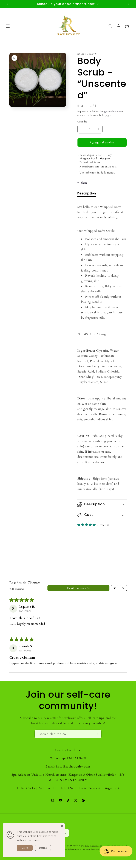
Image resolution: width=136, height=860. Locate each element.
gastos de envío (112, 111)
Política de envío (91, 849)
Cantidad (82, 121)
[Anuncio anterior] (7, 4)
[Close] (62, 826)
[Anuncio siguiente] (129, 4)
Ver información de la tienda (97, 172)
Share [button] (84, 182)
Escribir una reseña (78, 588)
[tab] (86, 194)
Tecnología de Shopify (66, 845)
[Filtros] (114, 588)
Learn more (33, 840)
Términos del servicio (68, 849)
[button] (8, 26)
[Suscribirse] (97, 734)
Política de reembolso (91, 846)
